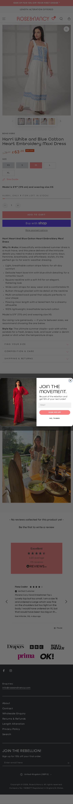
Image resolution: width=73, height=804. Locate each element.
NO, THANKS (55, 418)
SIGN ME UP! (55, 412)
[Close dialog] (70, 380)
